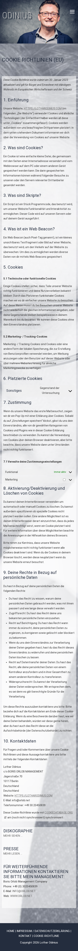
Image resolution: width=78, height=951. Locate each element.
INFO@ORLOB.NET (24, 891)
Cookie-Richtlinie (46, 936)
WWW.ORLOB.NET (21, 896)
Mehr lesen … (12, 853)
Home (10, 931)
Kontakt (25, 936)
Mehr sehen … (13, 835)
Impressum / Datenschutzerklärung (43, 931)
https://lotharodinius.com (43, 108)
